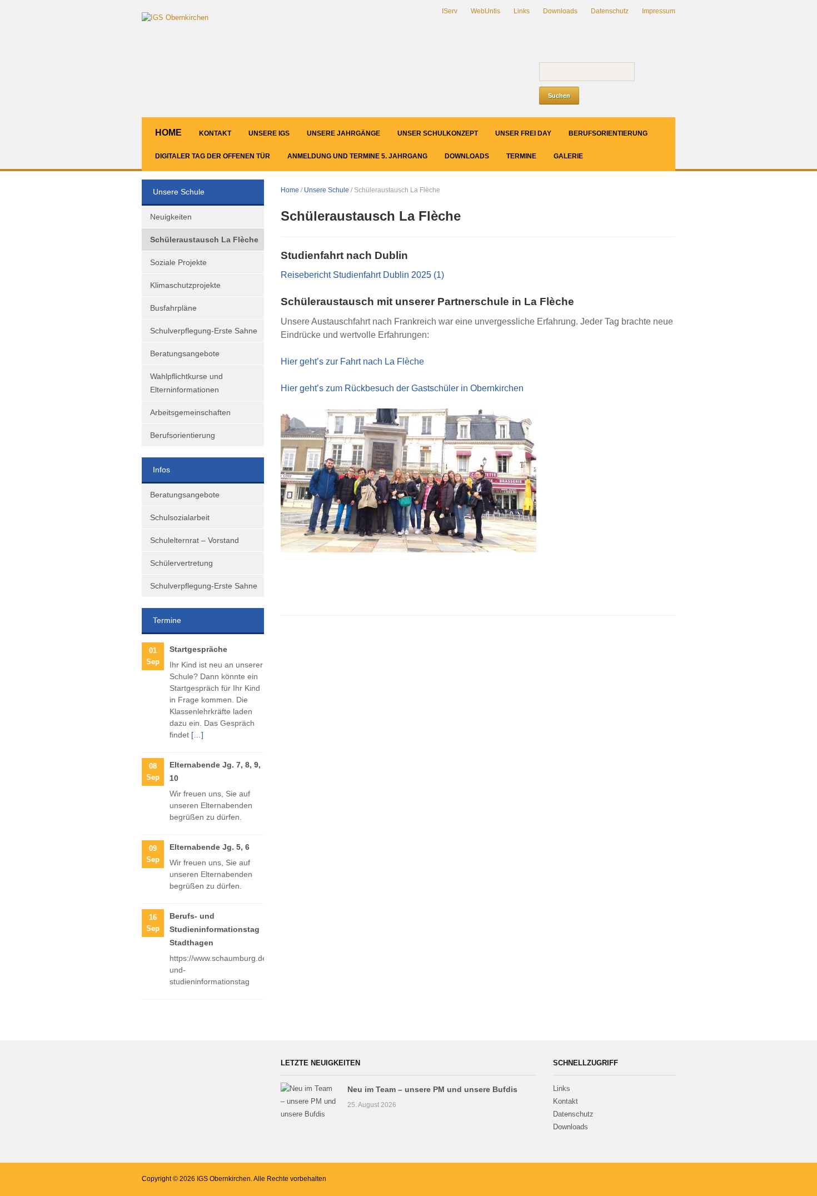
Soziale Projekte (178, 262)
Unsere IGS (269, 133)
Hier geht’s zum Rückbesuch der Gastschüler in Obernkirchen (402, 388)
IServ (449, 11)
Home (168, 132)
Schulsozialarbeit (180, 517)
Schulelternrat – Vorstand (194, 540)
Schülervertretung (181, 563)
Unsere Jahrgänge (343, 133)
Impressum (658, 11)
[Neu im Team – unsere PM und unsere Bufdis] (308, 1101)
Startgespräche (198, 649)
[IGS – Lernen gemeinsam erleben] (175, 17)
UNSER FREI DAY (523, 133)
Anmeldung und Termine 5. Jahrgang (357, 156)
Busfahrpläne (173, 307)
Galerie (568, 156)
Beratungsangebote (185, 353)
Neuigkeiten (171, 216)
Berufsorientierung (608, 133)
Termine (521, 156)
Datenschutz (610, 11)
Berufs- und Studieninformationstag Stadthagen (215, 929)
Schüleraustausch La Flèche (204, 239)
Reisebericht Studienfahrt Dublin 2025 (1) (362, 275)
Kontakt (215, 133)
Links (522, 11)
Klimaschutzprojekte (185, 285)
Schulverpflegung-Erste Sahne (203, 330)
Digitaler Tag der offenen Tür (212, 156)
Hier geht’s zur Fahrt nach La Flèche (352, 361)
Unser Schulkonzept (437, 133)
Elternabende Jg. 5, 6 (210, 847)
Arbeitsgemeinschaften (190, 412)
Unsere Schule (326, 190)
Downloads (560, 11)
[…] (197, 734)
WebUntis (485, 11)
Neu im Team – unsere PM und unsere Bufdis (432, 1089)
